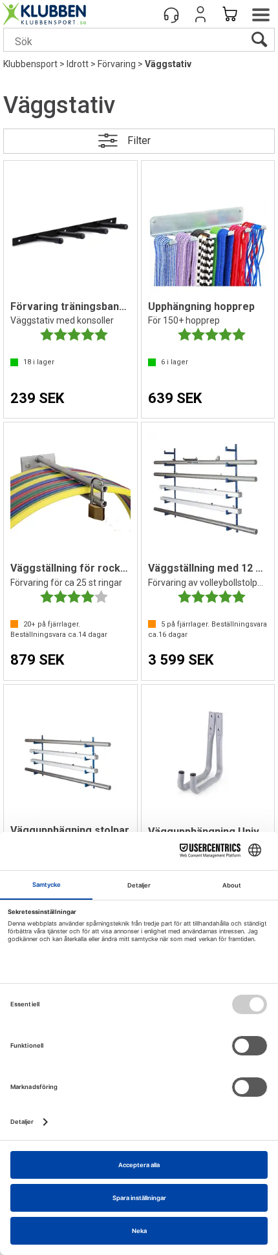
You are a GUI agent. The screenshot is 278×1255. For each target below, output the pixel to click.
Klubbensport (30, 64)
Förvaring (117, 64)
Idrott (78, 64)
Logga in (200, 14)
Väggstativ (168, 64)
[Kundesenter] (171, 14)
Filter (139, 140)
